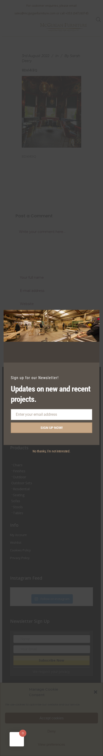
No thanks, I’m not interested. (51, 451)
